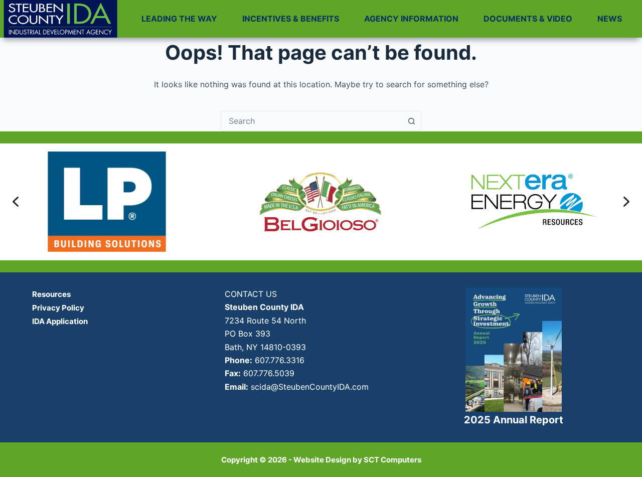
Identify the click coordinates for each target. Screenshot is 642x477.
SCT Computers (392, 459)
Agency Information (411, 19)
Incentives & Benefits (290, 19)
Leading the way (179, 19)
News (609, 19)
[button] (15, 201)
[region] (321, 201)
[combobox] (311, 121)
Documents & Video (528, 19)
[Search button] (411, 120)
